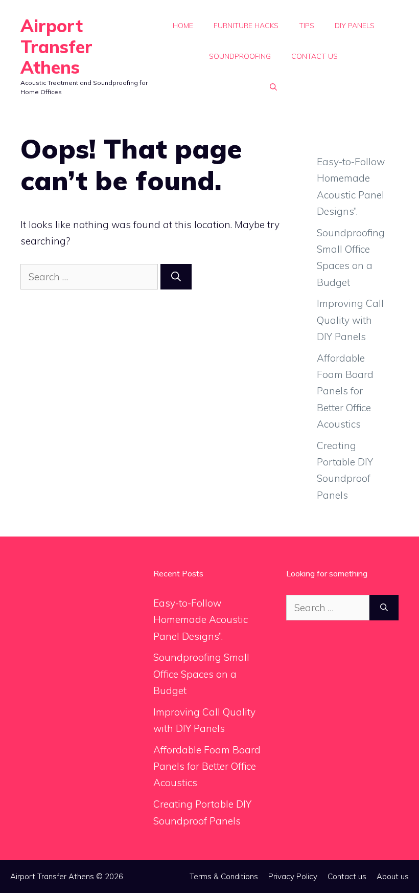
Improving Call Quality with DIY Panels (350, 320)
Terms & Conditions (224, 876)
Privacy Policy (292, 876)
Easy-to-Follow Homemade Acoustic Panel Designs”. (200, 619)
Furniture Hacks (246, 25)
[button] (273, 87)
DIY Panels (355, 25)
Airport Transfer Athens (56, 47)
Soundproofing (240, 56)
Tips (306, 25)
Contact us (314, 56)
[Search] (176, 277)
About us (393, 876)
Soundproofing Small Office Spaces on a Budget (201, 674)
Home (183, 25)
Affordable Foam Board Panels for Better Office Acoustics (345, 391)
